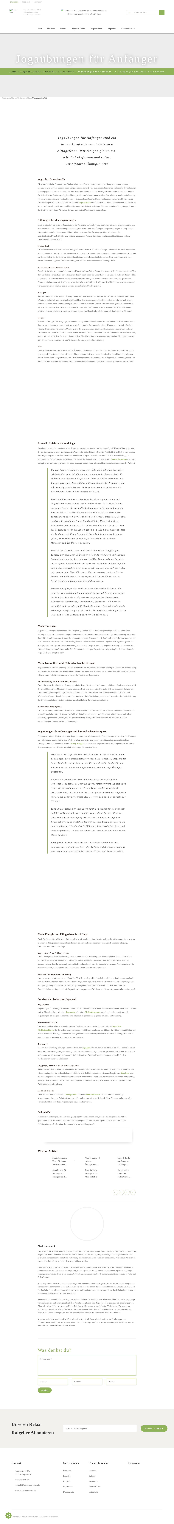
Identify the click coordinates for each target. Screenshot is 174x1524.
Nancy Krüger (77, 743)
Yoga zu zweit (84, 202)
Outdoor (51, 28)
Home (13, 72)
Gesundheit (50, 72)
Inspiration (93, 1481)
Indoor (63, 28)
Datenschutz (68, 1492)
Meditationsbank (92, 1094)
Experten (112, 28)
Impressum (68, 1486)
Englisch (14, 2)
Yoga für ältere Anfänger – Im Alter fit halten (91, 1173)
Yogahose (125, 1073)
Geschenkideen (128, 28)
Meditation (67, 72)
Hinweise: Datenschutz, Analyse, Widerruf (80, 1434)
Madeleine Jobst (37, 98)
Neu (40, 28)
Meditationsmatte (93, 1012)
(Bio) (45, 98)
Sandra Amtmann (119, 459)
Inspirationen (96, 28)
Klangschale (71, 1094)
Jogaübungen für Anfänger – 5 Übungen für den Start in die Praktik (59, 1177)
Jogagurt (86, 1048)
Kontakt (38, 2)
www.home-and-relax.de (25, 1490)
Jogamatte (70, 1012)
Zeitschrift (93, 1492)
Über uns (26, 2)
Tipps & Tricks (78, 28)
